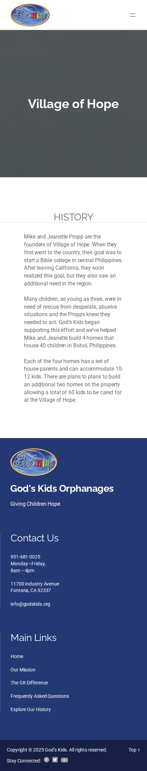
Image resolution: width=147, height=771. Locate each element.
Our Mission (23, 669)
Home (17, 656)
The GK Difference (29, 682)
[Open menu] (133, 15)
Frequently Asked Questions (40, 696)
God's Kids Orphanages (62, 488)
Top (134, 750)
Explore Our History (31, 709)
